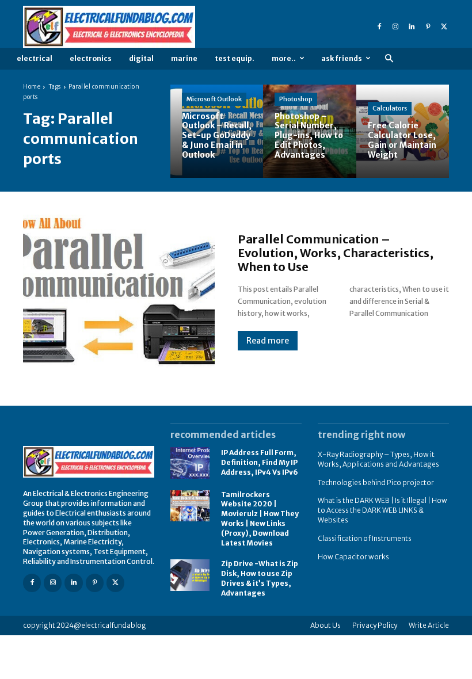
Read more (267, 340)
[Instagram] (395, 27)
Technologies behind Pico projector (376, 482)
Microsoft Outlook (214, 99)
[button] (389, 59)
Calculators (389, 108)
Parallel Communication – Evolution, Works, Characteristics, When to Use (335, 253)
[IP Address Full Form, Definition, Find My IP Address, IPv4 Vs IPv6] (190, 463)
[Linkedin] (411, 27)
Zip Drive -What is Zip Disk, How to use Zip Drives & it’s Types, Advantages (259, 578)
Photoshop (296, 99)
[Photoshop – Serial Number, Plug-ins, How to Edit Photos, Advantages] (309, 131)
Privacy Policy (374, 625)
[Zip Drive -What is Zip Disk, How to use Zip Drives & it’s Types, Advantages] (190, 575)
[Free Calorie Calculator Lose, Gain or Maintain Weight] (402, 131)
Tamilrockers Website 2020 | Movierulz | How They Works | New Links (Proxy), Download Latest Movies (260, 518)
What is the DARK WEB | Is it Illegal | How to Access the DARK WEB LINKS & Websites (382, 510)
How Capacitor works (353, 556)
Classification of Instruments (365, 538)
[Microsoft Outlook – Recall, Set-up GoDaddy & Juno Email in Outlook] (216, 131)
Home (31, 86)
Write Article (429, 625)
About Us (325, 625)
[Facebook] (379, 27)
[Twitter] (444, 27)
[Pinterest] (427, 27)
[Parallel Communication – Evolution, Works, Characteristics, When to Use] (119, 291)
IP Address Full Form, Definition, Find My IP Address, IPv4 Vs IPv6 (259, 462)
